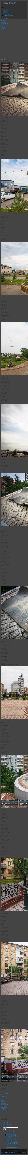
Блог (4, 11)
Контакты (5, 17)
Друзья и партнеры (8, 15)
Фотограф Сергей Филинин (10, 2)
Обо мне (5, 18)
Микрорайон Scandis (11, 1134)
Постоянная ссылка (3, 1099)
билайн (2, 1096)
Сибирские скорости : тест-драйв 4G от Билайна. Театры (5, 27)
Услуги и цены (7, 14)
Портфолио (6, 12)
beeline (6, 1093)
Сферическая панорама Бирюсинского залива (12, 1146)
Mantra (24, 1152)
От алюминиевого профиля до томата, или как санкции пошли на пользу (12, 1143)
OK (5, 1129)
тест (8, 60)
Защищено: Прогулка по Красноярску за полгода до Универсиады (12, 1136)
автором (16, 1150)
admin (5, 58)
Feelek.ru (5, 10)
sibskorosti (3, 1094)
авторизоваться (4, 1122)
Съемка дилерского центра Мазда (4, 22)
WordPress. (14, 1153)
